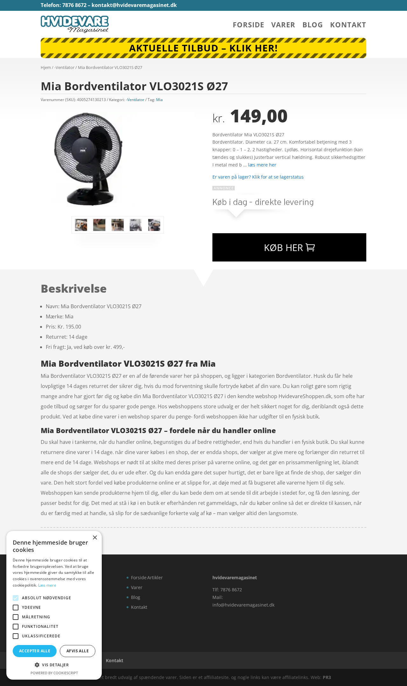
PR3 (327, 677)
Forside (248, 25)
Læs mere (47, 585)
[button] (54, 665)
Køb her (283, 247)
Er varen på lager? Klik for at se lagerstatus (258, 177)
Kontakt (348, 25)
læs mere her (262, 165)
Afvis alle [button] (77, 651)
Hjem (46, 67)
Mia (159, 99)
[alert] (54, 605)
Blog (312, 25)
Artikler (155, 577)
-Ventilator (64, 67)
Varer (283, 25)
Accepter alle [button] (34, 651)
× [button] (94, 537)
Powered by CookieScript (54, 672)
